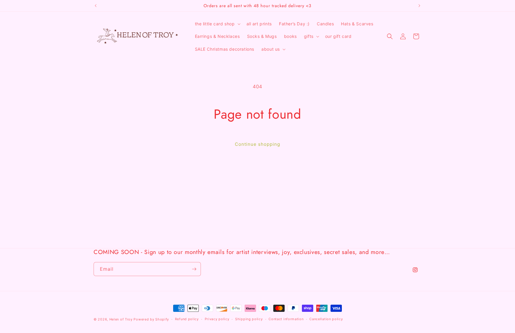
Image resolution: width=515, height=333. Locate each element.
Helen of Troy (121, 319)
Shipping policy (249, 319)
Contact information (286, 319)
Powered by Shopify (151, 319)
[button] (217, 24)
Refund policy (187, 319)
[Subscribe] (194, 269)
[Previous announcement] (95, 5)
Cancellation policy (326, 319)
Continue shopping (257, 144)
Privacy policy (217, 319)
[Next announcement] (419, 5)
